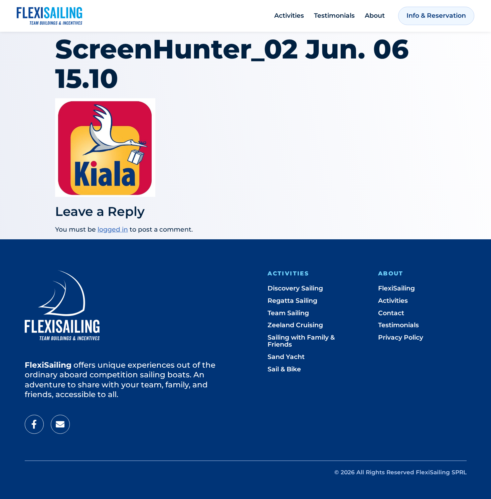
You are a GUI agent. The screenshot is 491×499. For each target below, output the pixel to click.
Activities (289, 15)
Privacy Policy (400, 337)
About (375, 15)
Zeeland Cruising (295, 325)
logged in (113, 229)
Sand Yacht (286, 357)
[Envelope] (60, 424)
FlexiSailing (396, 288)
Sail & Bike (284, 369)
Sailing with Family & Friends (301, 341)
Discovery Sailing (295, 288)
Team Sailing (288, 313)
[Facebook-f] (34, 424)
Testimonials (334, 15)
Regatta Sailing (292, 300)
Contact (391, 313)
